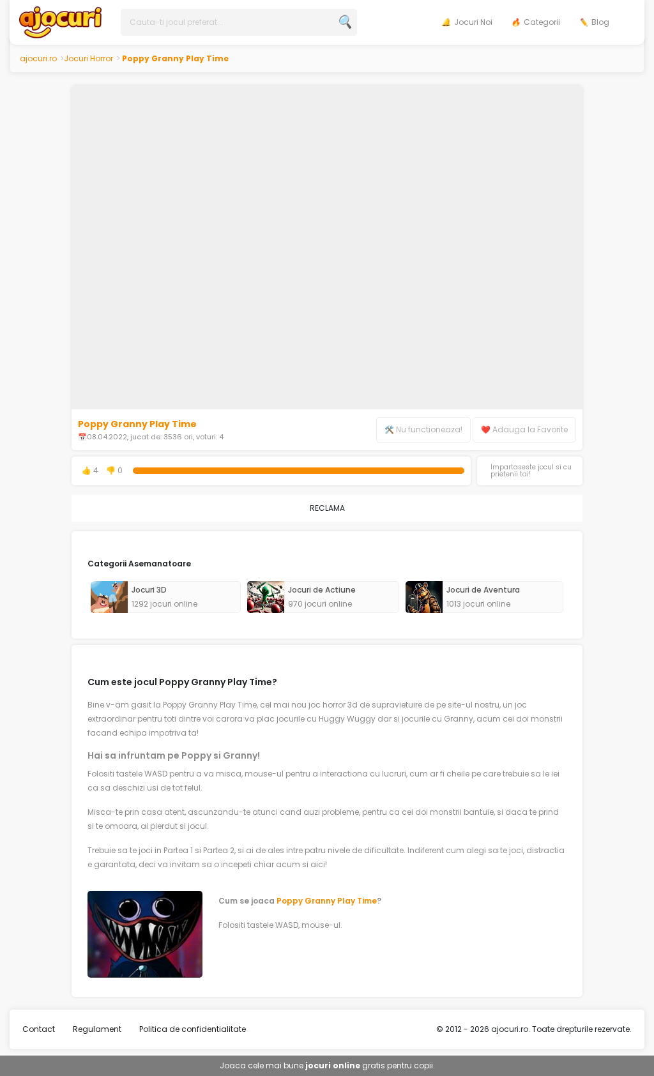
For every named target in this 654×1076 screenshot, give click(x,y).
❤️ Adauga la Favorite (524, 429)
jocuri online (332, 1065)
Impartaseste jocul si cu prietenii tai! (531, 471)
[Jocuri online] (60, 21)
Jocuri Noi (473, 22)
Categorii (542, 22)
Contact (38, 1029)
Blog (600, 22)
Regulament (97, 1029)
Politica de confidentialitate (192, 1029)
